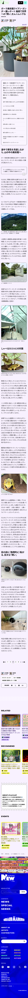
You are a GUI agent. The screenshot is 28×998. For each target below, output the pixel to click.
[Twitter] (19, 967)
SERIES (5, 909)
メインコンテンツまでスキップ (10, 2)
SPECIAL (6, 905)
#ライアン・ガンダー (6, 677)
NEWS (5, 902)
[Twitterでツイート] (15, 685)
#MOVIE (17, 953)
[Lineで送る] (12, 685)
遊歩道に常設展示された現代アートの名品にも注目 (13, 137)
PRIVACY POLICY (6, 981)
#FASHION (5, 958)
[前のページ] (4, 662)
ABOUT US (5, 927)
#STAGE (17, 955)
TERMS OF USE (5, 979)
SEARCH (4, 938)
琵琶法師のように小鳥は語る (10, 114)
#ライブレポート (9, 870)
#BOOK (4, 955)
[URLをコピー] (22, 685)
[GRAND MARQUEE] (14, 919)
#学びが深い (18, 870)
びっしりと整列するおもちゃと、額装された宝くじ (13, 119)
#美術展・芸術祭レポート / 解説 (9, 680)
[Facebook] (25, 967)
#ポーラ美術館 (17, 677)
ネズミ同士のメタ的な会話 (9, 128)
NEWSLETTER (5, 888)
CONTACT (4, 974)
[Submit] (24, 941)
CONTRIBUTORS (7, 933)
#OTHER (17, 958)
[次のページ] (24, 662)
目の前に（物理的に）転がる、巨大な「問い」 (13, 110)
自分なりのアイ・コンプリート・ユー (11, 142)
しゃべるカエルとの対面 (8, 106)
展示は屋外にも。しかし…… (9, 132)
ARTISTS (4, 930)
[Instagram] (14, 967)
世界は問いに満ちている (9, 124)
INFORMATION (5, 977)
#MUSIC (17, 950)
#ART (3, 953)
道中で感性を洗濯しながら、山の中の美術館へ (14, 101)
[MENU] (25, 2)
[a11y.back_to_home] (4, 2)
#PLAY (4, 950)
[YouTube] (8, 967)
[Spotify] (2, 967)
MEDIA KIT (4, 976)
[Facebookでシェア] (19, 685)
